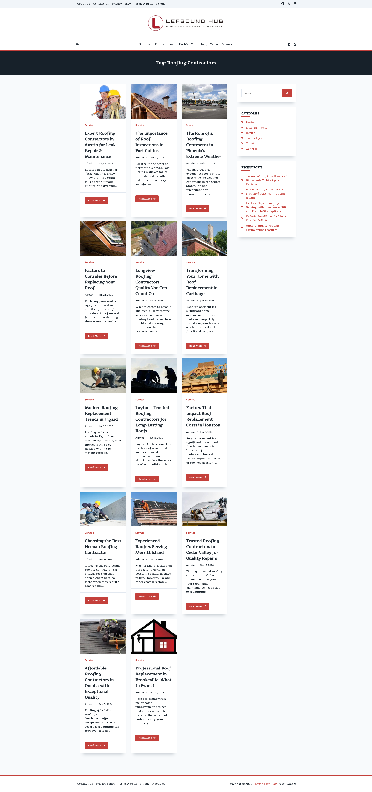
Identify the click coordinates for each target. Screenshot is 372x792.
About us (83, 3)
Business (146, 44)
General (227, 44)
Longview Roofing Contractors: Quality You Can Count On (151, 282)
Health (183, 44)
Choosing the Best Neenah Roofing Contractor (103, 546)
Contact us (101, 3)
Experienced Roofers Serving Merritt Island (151, 546)
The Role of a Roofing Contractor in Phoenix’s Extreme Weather (203, 145)
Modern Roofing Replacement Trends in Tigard (101, 413)
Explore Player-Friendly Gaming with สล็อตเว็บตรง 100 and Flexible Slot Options (266, 207)
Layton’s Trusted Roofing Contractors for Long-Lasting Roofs (152, 419)
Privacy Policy (121, 3)
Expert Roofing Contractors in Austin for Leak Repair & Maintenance (100, 145)
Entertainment (165, 44)
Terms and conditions (149, 3)
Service (89, 125)
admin (89, 163)
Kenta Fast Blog (266, 783)
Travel (214, 44)
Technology (199, 44)
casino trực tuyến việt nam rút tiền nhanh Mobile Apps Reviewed (267, 180)
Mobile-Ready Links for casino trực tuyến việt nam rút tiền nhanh (267, 193)
